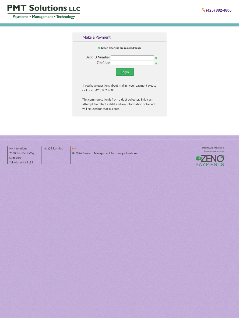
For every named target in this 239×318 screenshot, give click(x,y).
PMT (75, 148)
